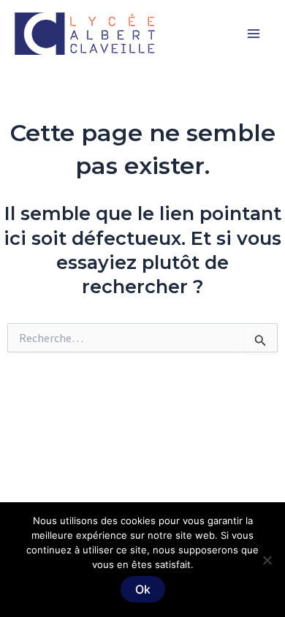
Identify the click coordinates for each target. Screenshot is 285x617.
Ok (143, 589)
